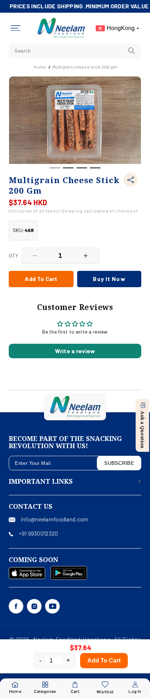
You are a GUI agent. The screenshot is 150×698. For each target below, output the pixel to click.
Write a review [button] (75, 350)
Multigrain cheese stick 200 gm (84, 66)
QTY (13, 255)
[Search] (132, 50)
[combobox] (75, 51)
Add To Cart (104, 660)
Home (39, 66)
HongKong (121, 28)
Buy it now (109, 278)
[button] (15, 28)
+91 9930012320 (38, 533)
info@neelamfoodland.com (54, 519)
